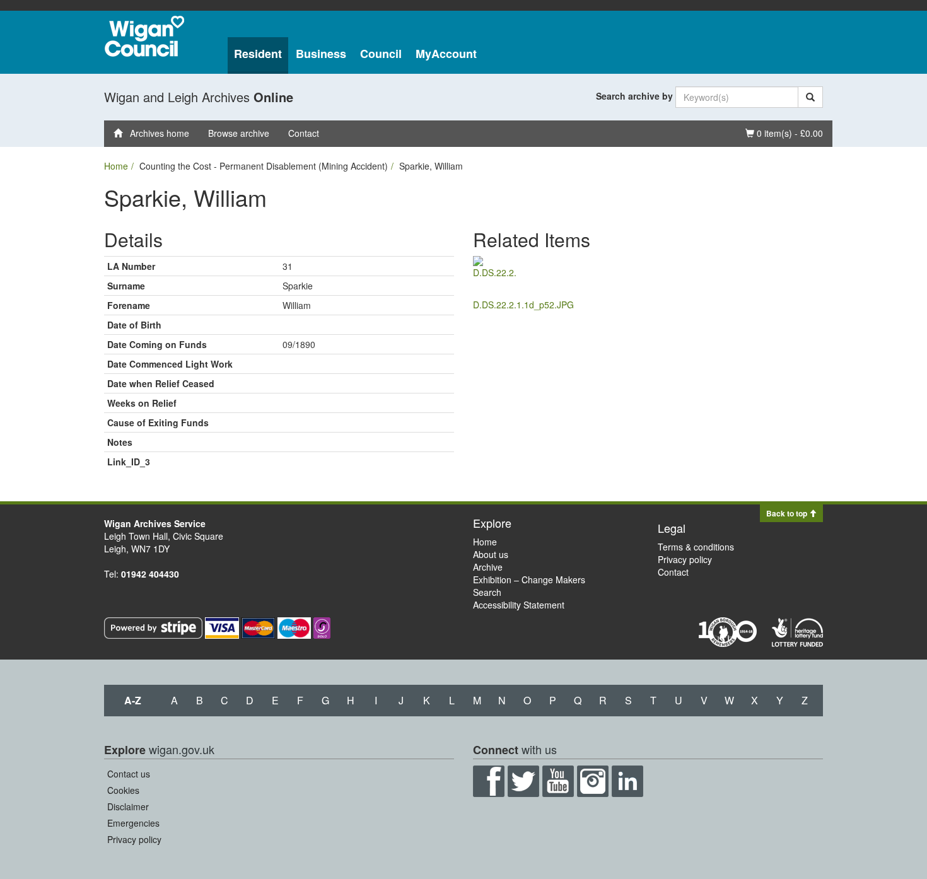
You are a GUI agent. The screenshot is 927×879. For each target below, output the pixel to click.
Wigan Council (144, 36)
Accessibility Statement (518, 604)
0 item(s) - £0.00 (784, 132)
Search (487, 592)
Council (381, 53)
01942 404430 (150, 574)
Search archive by (634, 96)
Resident (258, 53)
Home (116, 166)
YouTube (558, 781)
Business (321, 53)
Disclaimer (128, 806)
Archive (488, 567)
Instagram (593, 781)
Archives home (155, 133)
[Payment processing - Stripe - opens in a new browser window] (154, 626)
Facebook (488, 781)
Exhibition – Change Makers (529, 579)
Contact (303, 133)
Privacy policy (685, 559)
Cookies (123, 790)
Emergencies (133, 823)
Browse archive (238, 133)
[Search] (810, 97)
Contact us (128, 773)
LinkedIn (627, 781)
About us (490, 554)
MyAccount (446, 53)
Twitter (523, 781)
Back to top (787, 513)
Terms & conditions (696, 546)
